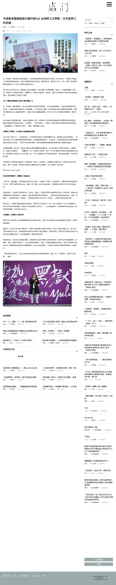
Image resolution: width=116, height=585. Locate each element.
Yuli (13, 31)
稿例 (14, 576)
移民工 (8, 31)
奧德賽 (102, 23)
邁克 (93, 401)
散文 (85, 256)
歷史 (85, 71)
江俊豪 (94, 464)
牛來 (85, 23)
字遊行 (86, 100)
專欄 (85, 401)
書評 (85, 148)
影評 (44, 333)
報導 (4, 27)
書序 (85, 232)
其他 (4, 324)
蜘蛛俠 (97, 23)
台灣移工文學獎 (20, 31)
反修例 (29, 31)
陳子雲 (52, 333)
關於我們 (6, 576)
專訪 (4, 343)
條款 (43, 576)
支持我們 (35, 576)
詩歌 (85, 112)
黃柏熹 (13, 27)
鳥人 (12, 343)
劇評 (85, 126)
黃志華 (94, 179)
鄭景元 (94, 71)
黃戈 (93, 266)
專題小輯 (87, 430)
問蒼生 (91, 23)
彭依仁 (52, 324)
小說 (85, 90)
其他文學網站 (24, 576)
